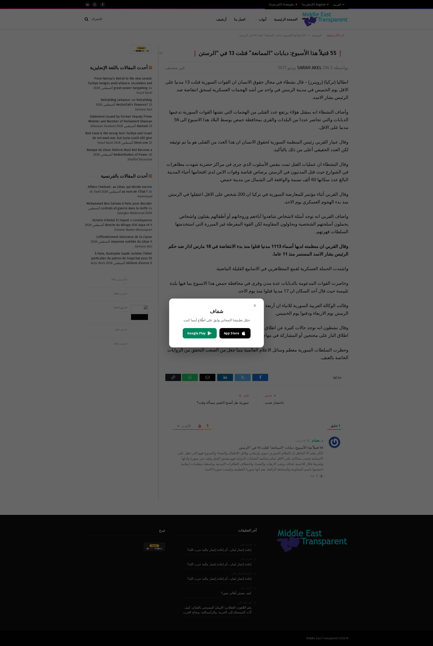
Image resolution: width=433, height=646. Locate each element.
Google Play (196, 333)
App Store (231, 333)
